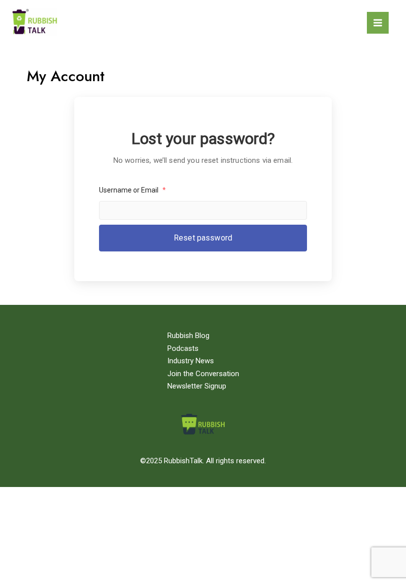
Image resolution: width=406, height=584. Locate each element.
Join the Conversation (203, 373)
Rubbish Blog (188, 335)
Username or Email (132, 190)
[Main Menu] (378, 23)
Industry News (190, 360)
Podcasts (183, 348)
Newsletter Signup (196, 386)
